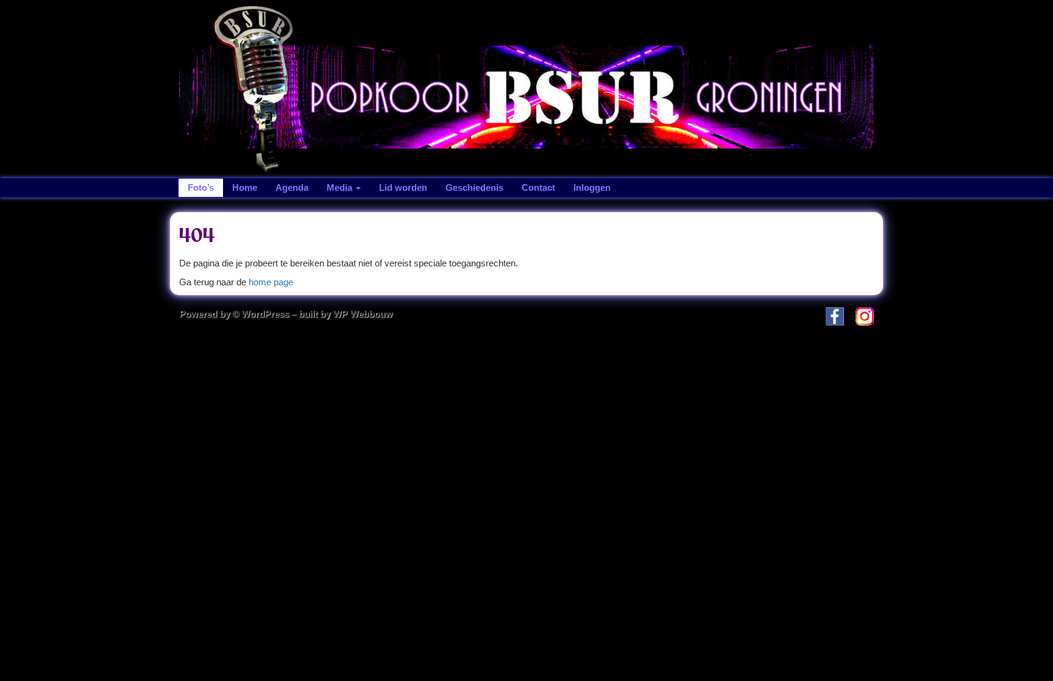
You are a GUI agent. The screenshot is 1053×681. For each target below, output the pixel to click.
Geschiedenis (474, 187)
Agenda (291, 187)
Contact (538, 187)
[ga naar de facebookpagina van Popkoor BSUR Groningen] (830, 315)
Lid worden (403, 187)
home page (271, 282)
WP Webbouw (362, 313)
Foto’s (201, 187)
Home (244, 187)
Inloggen (592, 187)
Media (341, 187)
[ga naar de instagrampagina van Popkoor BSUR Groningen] (860, 315)
